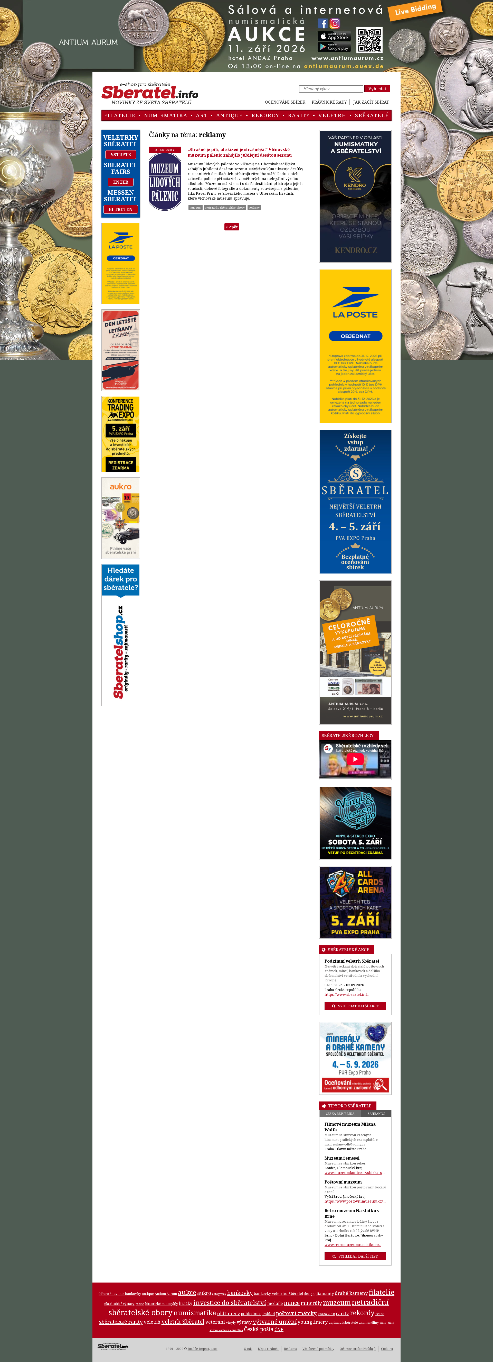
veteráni (215, 1322)
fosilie (140, 1304)
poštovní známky (296, 1313)
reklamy (254, 207)
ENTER (120, 182)
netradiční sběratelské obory (225, 207)
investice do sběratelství (229, 1302)
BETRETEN (120, 209)
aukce (187, 1292)
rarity (299, 115)
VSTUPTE (121, 154)
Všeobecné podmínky (318, 1349)
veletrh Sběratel (183, 1321)
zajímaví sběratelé (343, 1322)
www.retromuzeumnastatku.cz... (353, 1244)
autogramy (219, 1294)
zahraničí (376, 1114)
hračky (185, 1303)
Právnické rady (329, 102)
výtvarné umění (275, 1321)
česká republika (340, 1114)
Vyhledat (377, 89)
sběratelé (372, 115)
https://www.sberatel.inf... (347, 994)
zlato (383, 1322)
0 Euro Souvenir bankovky (120, 1293)
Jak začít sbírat (371, 102)
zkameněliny (369, 1322)
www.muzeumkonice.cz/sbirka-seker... (355, 1172)
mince (292, 1302)
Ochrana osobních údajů (358, 1349)
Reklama (290, 1349)
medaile (275, 1303)
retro (379, 1313)
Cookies (387, 1349)
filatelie (120, 115)
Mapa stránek (268, 1349)
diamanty (325, 1293)
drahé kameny (351, 1293)
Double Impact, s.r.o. (202, 1349)
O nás (248, 1349)
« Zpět (232, 226)
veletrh (332, 115)
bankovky (240, 1292)
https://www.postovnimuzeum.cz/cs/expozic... (355, 1201)
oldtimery (228, 1313)
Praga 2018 (326, 1314)
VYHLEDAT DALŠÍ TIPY (358, 1256)
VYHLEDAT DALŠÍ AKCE (358, 1005)
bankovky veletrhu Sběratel (278, 1293)
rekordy (265, 115)
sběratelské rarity (121, 1321)
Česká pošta (258, 1329)
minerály (311, 1303)
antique (229, 115)
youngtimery (313, 1322)
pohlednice (251, 1313)
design (309, 1294)
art (202, 115)
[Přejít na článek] (165, 181)
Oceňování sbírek (285, 102)
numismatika (165, 115)
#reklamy (165, 150)
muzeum (195, 207)
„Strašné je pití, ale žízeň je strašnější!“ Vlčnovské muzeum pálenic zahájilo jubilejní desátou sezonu (240, 152)
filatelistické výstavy (119, 1304)
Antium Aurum (166, 1294)
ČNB (278, 1329)
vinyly (231, 1322)
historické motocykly (161, 1303)
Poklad (268, 1313)
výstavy (244, 1322)
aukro (204, 1292)
